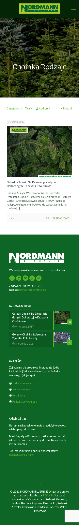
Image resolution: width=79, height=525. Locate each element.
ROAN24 (48, 495)
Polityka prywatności (24, 401)
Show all (67, 108)
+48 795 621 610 (31, 285)
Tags (27, 108)
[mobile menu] (73, 8)
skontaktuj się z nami (21, 454)
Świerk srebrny (21, 389)
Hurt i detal (19, 395)
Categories (13, 108)
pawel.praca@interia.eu (32, 289)
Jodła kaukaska (21, 383)
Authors (43, 108)
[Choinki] (39, 8)
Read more (62, 218)
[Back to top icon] (39, 483)
